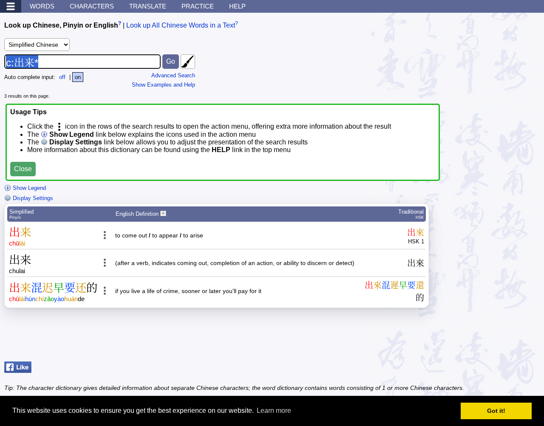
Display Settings (32, 198)
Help (237, 6)
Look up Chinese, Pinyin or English (61, 25)
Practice (197, 6)
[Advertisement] (472, 337)
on (78, 77)
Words (42, 6)
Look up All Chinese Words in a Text (180, 25)
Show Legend (28, 188)
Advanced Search (173, 75)
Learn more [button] (274, 410)
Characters (92, 6)
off (62, 77)
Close (23, 168)
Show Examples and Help (163, 85)
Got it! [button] (496, 410)
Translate (147, 6)
